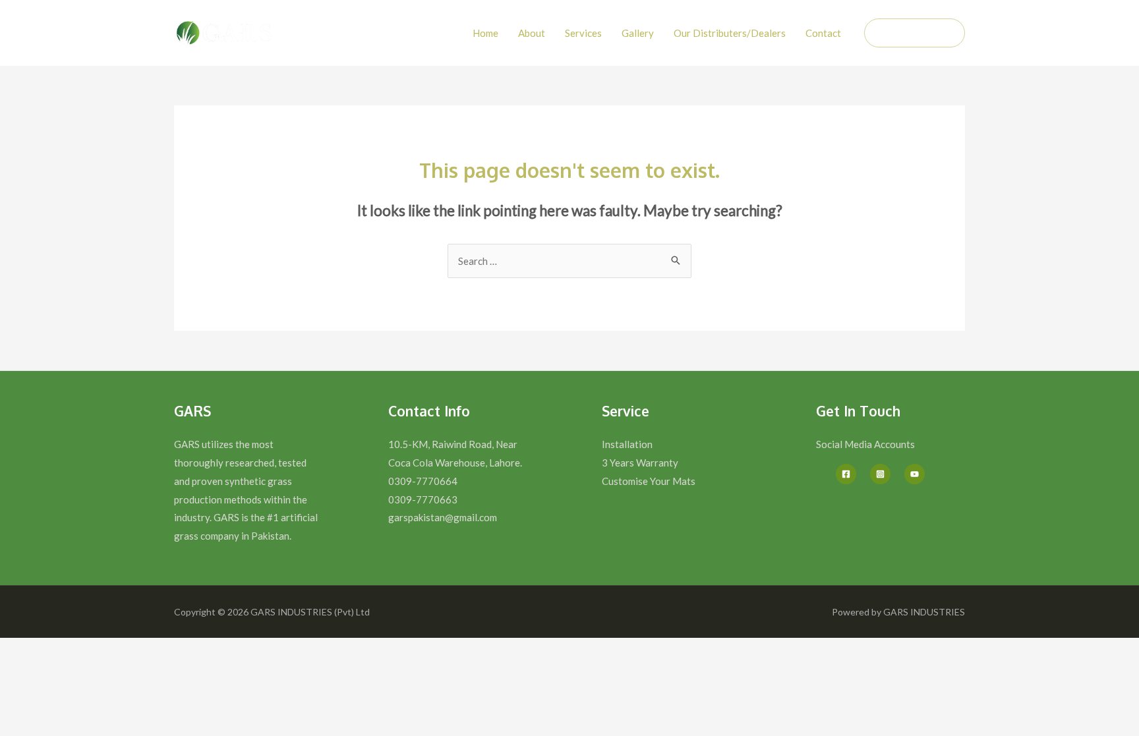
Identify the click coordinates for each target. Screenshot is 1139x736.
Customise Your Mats (648, 481)
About (531, 33)
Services (583, 33)
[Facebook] (846, 474)
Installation (627, 444)
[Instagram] (880, 474)
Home (485, 33)
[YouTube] (914, 474)
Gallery (638, 33)
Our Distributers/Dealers (730, 33)
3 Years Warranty (640, 462)
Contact (823, 33)
